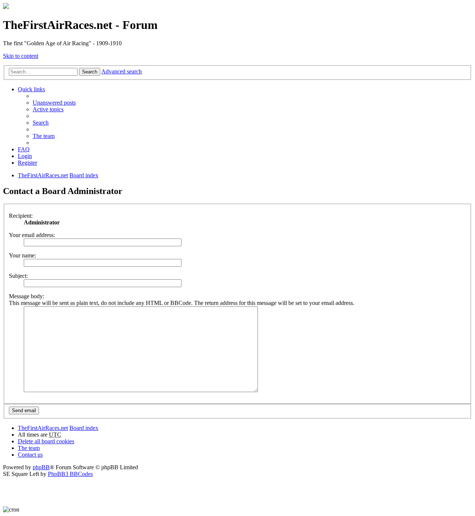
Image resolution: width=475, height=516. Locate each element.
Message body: (26, 296)
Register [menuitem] (27, 163)
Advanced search (121, 71)
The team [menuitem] (44, 136)
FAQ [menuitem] (24, 149)
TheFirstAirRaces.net (43, 428)
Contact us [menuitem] (30, 454)
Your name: (22, 255)
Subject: (18, 276)
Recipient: (21, 216)
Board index (83, 428)
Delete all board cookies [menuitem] (46, 441)
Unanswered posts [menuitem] (54, 102)
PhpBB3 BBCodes (70, 474)
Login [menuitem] (25, 156)
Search (89, 72)
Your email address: (32, 235)
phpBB (41, 467)
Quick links (31, 89)
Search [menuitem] (41, 122)
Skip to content (20, 56)
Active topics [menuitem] (48, 109)
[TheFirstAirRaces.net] (6, 7)
